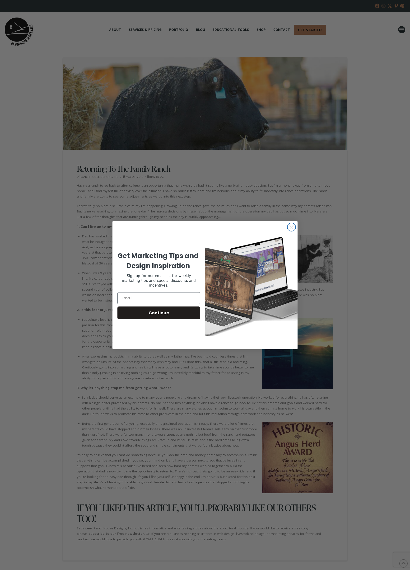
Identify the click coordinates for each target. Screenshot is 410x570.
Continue (159, 313)
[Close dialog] (291, 227)
